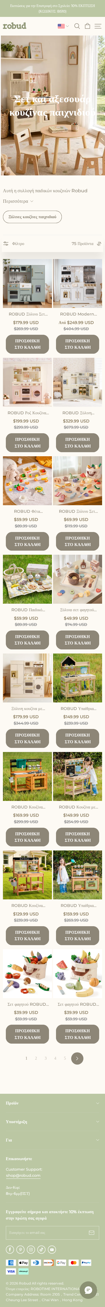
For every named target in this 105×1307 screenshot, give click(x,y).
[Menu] (98, 26)
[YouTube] (52, 1250)
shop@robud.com (23, 1175)
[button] (14, 25)
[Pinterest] (20, 1250)
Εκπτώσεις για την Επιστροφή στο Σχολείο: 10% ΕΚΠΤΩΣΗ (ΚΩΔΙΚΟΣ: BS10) (53, 8)
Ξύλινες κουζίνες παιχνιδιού (32, 216)
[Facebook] (10, 1250)
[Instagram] (31, 1250)
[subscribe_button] (91, 1233)
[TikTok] (41, 1250)
